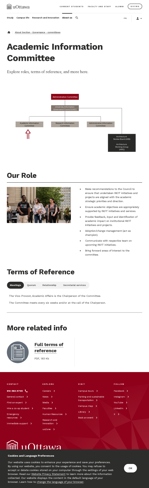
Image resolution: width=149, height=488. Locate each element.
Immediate (17, 423)
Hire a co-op (18, 408)
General (15, 396)
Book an (85, 417)
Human (52, 414)
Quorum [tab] (31, 285)
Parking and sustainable (91, 398)
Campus (86, 390)
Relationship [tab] (49, 285)
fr (125, 18)
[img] (18, 6)
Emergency (13, 416)
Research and (49, 422)
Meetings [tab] (15, 285)
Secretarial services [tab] (74, 285)
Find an (15, 402)
